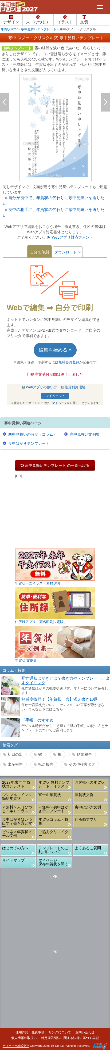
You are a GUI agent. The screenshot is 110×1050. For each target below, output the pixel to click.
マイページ (59, 402)
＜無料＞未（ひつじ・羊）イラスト (17, 809)
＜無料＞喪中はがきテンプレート (53, 809)
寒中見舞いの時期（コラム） (32, 434)
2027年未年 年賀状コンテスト (16, 784)
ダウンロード (65, 252)
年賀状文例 (84, 795)
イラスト (65, 22)
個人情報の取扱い (24, 1038)
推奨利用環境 (75, 387)
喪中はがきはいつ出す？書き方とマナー (17, 822)
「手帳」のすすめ (37, 720)
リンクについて (60, 1032)
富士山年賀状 (49, 795)
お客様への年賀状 (90, 782)
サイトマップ (13, 860)
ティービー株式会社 (16, 1046)
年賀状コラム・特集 (53, 821)
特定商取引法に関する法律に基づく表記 (70, 1038)
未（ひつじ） (38, 22)
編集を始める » (55, 350)
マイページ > (55, 396)
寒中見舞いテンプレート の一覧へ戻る (55, 465)
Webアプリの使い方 (41, 387)
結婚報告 (84, 754)
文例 (84, 22)
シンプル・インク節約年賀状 (17, 797)
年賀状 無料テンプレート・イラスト (53, 784)
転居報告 (45, 764)
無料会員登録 (68, 362)
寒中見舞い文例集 (85, 434)
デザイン (11, 22)
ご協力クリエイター (53, 834)
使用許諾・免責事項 (29, 1032)
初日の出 (15, 754)
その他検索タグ (82, 764)
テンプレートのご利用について (53, 850)
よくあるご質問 (88, 848)
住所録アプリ (86, 819)
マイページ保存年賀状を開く (53, 862)
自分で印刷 (39, 252)
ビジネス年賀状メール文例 (17, 834)
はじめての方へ (15, 848)
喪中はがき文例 (88, 807)
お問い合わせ (85, 1032)
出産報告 (15, 764)
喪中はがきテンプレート (28, 443)
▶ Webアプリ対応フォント (70, 237)
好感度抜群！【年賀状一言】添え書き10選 (59, 699)
